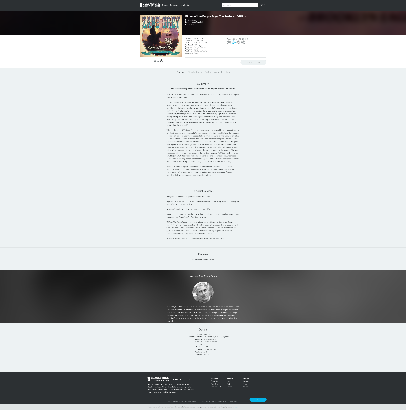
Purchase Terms (221, 401)
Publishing (214, 384)
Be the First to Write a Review (203, 260)
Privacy (201, 401)
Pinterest (246, 387)
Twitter (245, 384)
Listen (166, 61)
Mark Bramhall (197, 22)
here (236, 407)
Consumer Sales (216, 387)
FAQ (228, 384)
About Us (214, 381)
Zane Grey (192, 20)
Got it (258, 400)
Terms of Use (210, 401)
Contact (229, 387)
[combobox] (240, 5)
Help (228, 381)
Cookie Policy (233, 401)
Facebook (246, 381)
